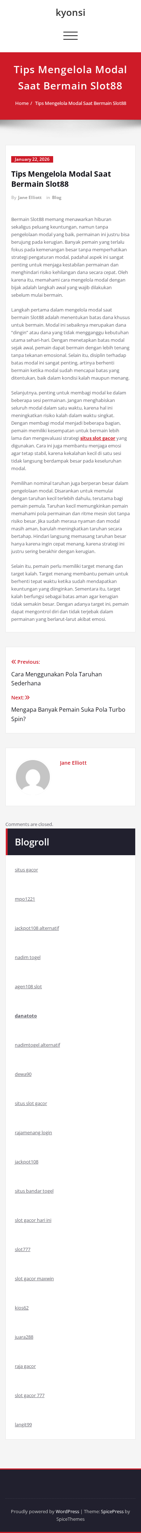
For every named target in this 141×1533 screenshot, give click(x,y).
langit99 (23, 1424)
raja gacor (25, 1366)
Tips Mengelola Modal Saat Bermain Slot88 (80, 103)
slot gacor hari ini (33, 1220)
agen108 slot (28, 986)
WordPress (67, 1511)
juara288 (24, 1337)
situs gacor (26, 869)
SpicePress (112, 1511)
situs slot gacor (31, 1103)
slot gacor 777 (29, 1395)
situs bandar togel (34, 1191)
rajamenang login (33, 1132)
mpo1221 (25, 899)
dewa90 (23, 1074)
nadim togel (27, 957)
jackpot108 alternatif (37, 928)
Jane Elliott (30, 197)
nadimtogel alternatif (37, 1045)
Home (22, 103)
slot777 (22, 1249)
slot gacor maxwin (34, 1278)
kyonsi (70, 12)
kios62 (22, 1307)
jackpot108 (26, 1161)
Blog (56, 197)
